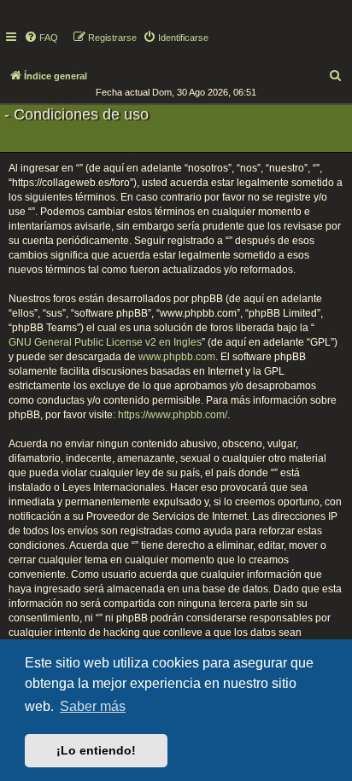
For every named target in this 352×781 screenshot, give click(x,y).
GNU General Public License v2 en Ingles (105, 342)
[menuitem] (41, 37)
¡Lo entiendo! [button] (96, 750)
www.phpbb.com (176, 357)
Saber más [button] (93, 706)
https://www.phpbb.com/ (172, 415)
